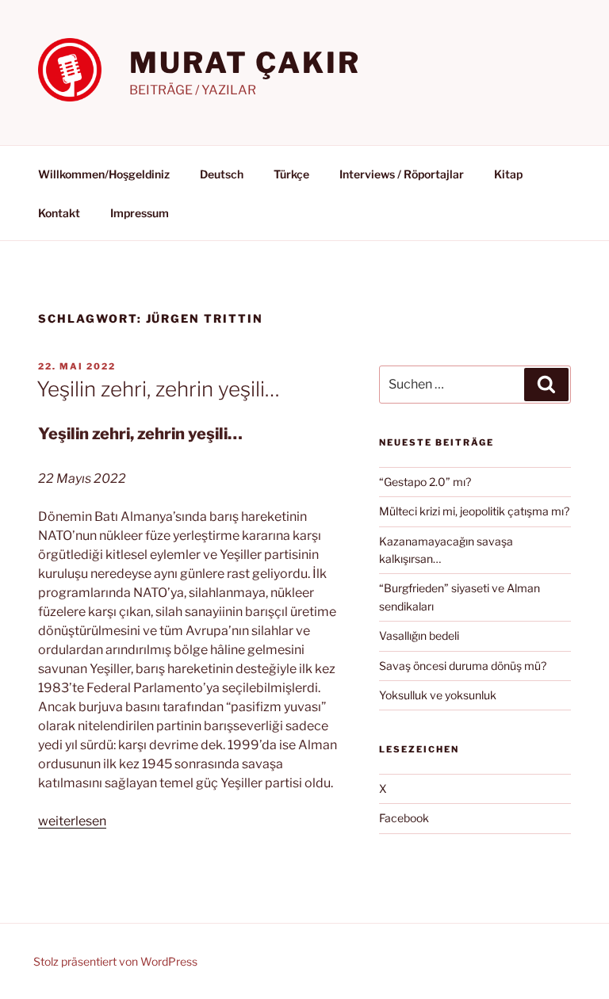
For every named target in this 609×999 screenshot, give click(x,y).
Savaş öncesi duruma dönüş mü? (462, 665)
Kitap (508, 174)
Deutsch (221, 174)
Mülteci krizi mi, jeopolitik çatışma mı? (474, 511)
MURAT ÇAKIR (245, 62)
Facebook (404, 818)
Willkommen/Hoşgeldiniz (104, 174)
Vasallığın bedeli (419, 635)
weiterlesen (72, 821)
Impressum (139, 213)
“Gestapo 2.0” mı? (425, 481)
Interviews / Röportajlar (401, 174)
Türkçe (291, 174)
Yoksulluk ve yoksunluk (437, 695)
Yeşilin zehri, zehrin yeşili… (158, 389)
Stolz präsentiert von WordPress (115, 961)
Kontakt (59, 213)
